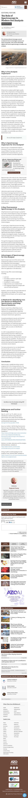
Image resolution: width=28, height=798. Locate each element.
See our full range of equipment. (14, 137)
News (4, 722)
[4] (5, 569)
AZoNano (5, 709)
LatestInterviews (23, 544)
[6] (5, 583)
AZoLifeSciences (17, 714)
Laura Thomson (15, 33)
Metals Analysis (11, 686)
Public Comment (23, 532)
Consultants (16, 726)
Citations (5, 510)
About (4, 738)
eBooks (4, 729)
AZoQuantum (17, 709)
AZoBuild (5, 716)
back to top (23, 757)
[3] (5, 562)
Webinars (16, 724)
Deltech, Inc (6, 657)
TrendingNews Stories (5, 544)
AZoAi (15, 711)
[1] (5, 548)
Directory (5, 726)
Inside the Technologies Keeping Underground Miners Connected (17, 646)
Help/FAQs (16, 735)
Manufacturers (17, 729)
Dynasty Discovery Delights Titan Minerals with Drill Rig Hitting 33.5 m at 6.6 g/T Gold (18, 563)
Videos (4, 731)
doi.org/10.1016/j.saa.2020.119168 (10, 423)
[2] (5, 555)
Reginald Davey (14, 488)
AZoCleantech (6, 713)
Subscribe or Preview (12, 681)
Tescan (5, 664)
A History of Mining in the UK (18, 618)
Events (4, 733)
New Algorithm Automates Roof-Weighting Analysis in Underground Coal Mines (18, 583)
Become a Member (18, 731)
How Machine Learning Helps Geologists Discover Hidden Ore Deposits (18, 632)
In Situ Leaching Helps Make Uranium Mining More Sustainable (19, 576)
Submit (24, 535)
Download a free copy (14, 172)
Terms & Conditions (7, 745)
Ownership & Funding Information (8, 753)
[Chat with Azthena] (25, 795)
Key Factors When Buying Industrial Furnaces (11, 654)
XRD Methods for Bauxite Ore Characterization (9, 667)
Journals (5, 735)
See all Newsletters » (6, 699)
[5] (5, 576)
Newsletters (16, 733)
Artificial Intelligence (12, 679)
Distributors (16, 728)
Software (5, 736)
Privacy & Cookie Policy (8, 747)
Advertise (5, 743)
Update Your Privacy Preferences (14, 794)
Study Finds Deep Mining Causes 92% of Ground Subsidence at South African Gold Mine (19, 549)
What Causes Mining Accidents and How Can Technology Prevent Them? (18, 625)
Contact (5, 742)
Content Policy (6, 750)
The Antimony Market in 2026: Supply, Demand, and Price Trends (18, 612)
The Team (16, 736)
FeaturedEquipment (14, 544)
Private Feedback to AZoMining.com (18, 533)
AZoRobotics (6, 711)
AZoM (4, 707)
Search (4, 740)
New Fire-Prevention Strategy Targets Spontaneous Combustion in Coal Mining (19, 570)
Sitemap (5, 749)
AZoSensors (16, 707)
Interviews (16, 722)
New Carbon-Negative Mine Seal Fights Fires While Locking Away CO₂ (18, 555)
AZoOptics (5, 714)
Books (4, 728)
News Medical (17, 713)
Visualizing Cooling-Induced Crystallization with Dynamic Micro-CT (18, 639)
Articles (5, 724)
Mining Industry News (12, 692)
